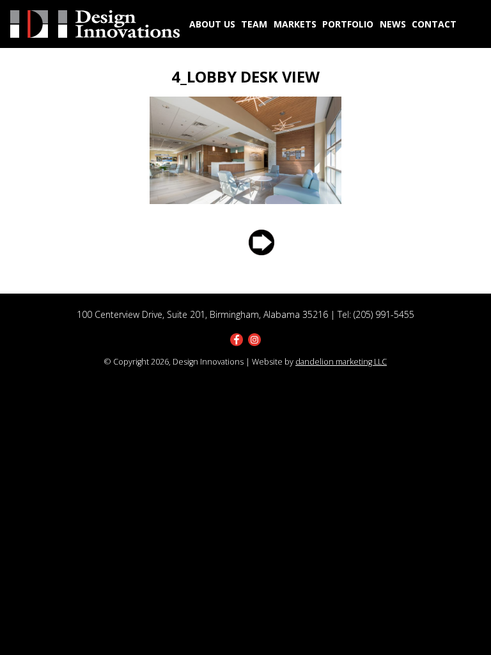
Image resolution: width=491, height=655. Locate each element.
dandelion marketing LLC (341, 361)
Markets (295, 24)
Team (254, 24)
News (393, 24)
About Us (212, 24)
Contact (434, 24)
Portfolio (347, 24)
